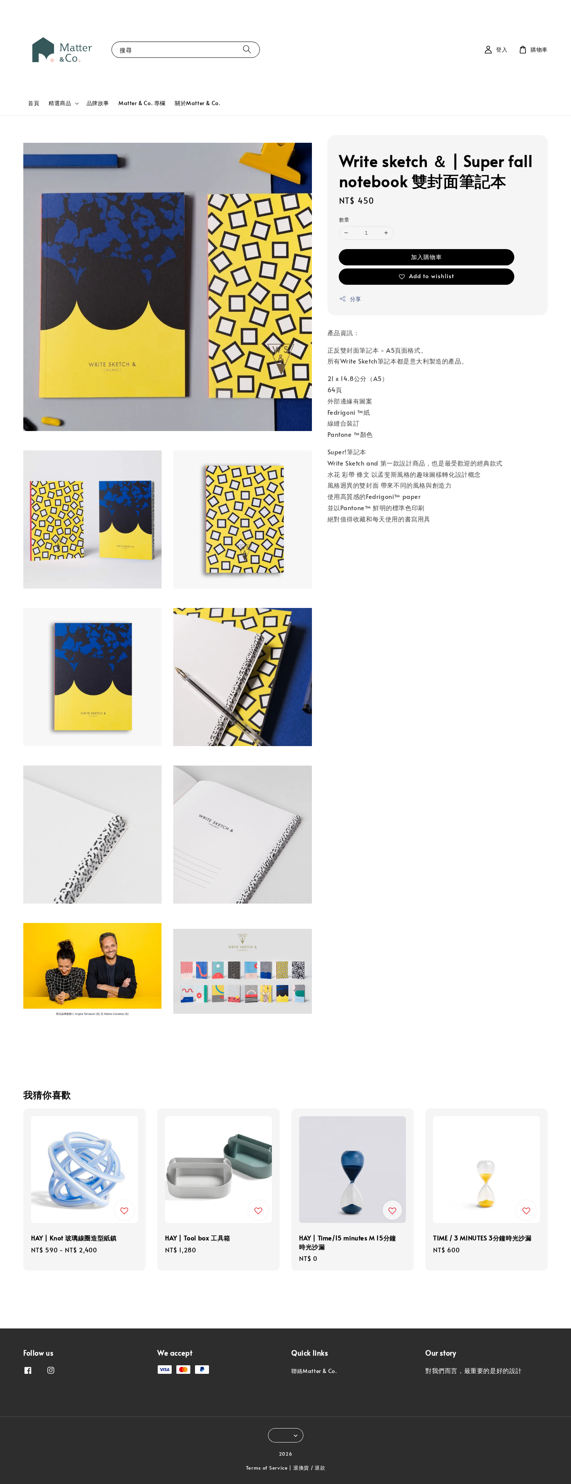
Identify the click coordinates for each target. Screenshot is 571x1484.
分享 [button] (355, 299)
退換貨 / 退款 (309, 1467)
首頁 (33, 103)
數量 (344, 219)
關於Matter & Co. (197, 103)
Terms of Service (267, 1467)
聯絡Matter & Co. (314, 1371)
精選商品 (60, 103)
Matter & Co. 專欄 (141, 103)
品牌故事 (98, 103)
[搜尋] (247, 49)
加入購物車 (426, 257)
